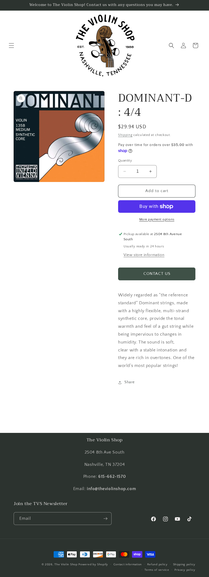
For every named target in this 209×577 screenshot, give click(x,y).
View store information (144, 255)
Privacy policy (184, 570)
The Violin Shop (66, 564)
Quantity (125, 160)
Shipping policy (184, 564)
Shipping (125, 135)
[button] (11, 45)
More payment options (156, 219)
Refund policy (157, 564)
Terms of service (157, 570)
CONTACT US (156, 273)
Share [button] (129, 382)
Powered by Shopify (93, 564)
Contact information (127, 564)
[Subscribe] (105, 518)
